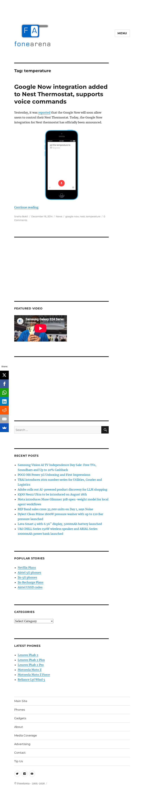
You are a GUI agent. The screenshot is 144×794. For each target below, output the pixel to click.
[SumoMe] (4, 427)
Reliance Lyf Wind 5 (31, 679)
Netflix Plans (27, 567)
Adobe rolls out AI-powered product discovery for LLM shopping (62, 489)
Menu (122, 33)
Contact (20, 752)
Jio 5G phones (27, 577)
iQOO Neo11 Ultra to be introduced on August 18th (52, 494)
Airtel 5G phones (29, 572)
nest (82, 216)
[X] (4, 375)
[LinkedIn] (4, 401)
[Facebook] (4, 383)
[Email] (4, 419)
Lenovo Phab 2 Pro (31, 665)
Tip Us (18, 761)
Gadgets (20, 718)
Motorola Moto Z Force (34, 674)
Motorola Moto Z (29, 669)
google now (72, 216)
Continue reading (26, 207)
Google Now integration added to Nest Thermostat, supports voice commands (61, 94)
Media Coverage (25, 735)
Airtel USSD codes (30, 587)
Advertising (22, 744)
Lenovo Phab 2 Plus (31, 660)
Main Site (20, 701)
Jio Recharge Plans (30, 582)
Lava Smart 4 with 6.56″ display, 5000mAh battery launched (60, 524)
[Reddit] (4, 410)
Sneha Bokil (21, 216)
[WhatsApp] (4, 392)
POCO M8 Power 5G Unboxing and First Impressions (54, 475)
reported (44, 112)
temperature (93, 216)
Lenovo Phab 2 (28, 655)
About (18, 727)
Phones (19, 709)
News (59, 216)
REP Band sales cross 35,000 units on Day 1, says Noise (55, 509)
